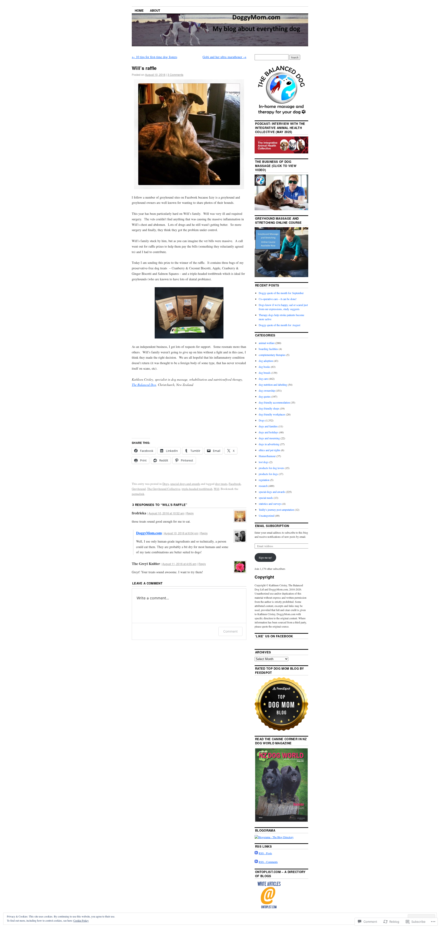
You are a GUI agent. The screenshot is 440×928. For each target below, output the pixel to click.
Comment (230, 631)
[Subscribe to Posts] (256, 853)
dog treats (221, 484)
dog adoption (266, 361)
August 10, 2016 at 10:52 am (166, 513)
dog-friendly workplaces (272, 414)
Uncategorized (266, 515)
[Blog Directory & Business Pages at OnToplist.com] (269, 908)
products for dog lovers (271, 468)
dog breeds (265, 372)
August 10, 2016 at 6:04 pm (181, 533)
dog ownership (267, 390)
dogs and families (268, 426)
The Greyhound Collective (163, 489)
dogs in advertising (269, 444)
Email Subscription (272, 526)
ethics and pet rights (269, 450)
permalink (138, 494)
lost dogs (264, 462)
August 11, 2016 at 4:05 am (179, 564)
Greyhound (139, 489)
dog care (263, 378)
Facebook (235, 484)
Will (216, 489)
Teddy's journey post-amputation (276, 509)
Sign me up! (265, 557)
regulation (264, 480)
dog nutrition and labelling (273, 384)
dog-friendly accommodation (274, 402)
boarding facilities (268, 349)
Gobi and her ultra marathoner (224, 57)
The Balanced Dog (144, 384)
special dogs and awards (185, 484)
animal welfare (267, 343)
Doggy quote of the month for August (279, 325)
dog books (264, 366)
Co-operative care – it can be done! (278, 299)
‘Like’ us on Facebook (274, 636)
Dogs (165, 484)
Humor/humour (267, 456)
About (155, 10)
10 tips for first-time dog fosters (154, 57)
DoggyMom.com (149, 532)
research (263, 486)
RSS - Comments (268, 862)
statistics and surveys (270, 503)
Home (139, 10)
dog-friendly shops (269, 408)
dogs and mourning (269, 438)
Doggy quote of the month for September (281, 293)
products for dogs (268, 474)
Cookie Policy (81, 920)
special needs (266, 497)
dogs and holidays (268, 432)
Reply (190, 513)
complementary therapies (272, 355)
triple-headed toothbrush (197, 489)
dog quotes (265, 396)
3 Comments (175, 74)
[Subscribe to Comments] (256, 862)
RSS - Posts (265, 853)
